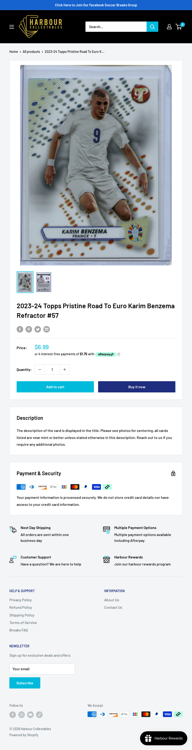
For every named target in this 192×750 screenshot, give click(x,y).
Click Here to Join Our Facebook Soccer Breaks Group (96, 5)
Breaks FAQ (18, 630)
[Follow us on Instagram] (21, 714)
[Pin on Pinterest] (29, 329)
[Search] (152, 27)
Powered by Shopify (23, 735)
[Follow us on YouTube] (30, 714)
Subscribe (24, 683)
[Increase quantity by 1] (65, 369)
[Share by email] (46, 329)
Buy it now (136, 386)
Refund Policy (20, 607)
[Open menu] (11, 27)
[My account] (169, 26)
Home (13, 52)
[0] (179, 26)
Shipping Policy (21, 615)
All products (31, 52)
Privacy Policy (20, 600)
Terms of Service (23, 622)
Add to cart (55, 386)
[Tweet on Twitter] (37, 329)
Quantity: (24, 369)
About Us (111, 600)
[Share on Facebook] (20, 329)
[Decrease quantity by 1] (40, 369)
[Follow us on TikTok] (39, 714)
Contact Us (113, 607)
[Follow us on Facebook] (12, 714)
